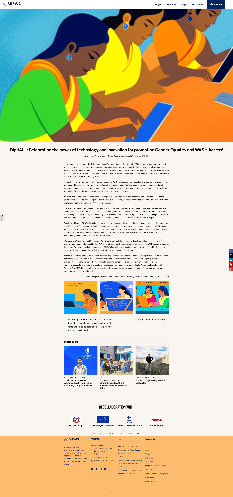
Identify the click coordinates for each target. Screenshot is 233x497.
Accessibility (149, 478)
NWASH (121, 457)
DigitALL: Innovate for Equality (150, 319)
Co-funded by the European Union (103, 425)
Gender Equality (114, 156)
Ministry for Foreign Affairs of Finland (130, 425)
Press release (100, 156)
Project (158, 4)
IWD (143, 156)
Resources (197, 4)
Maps (184, 4)
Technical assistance (156, 425)
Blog (92, 156)
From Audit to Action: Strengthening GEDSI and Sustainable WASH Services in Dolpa (114, 384)
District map (149, 458)
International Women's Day (131, 156)
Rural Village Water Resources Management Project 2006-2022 (129, 473)
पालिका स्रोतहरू (216, 4)
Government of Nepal (76, 425)
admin (85, 156)
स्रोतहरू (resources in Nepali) (155, 466)
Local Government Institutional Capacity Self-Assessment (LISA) (130, 463)
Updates (171, 4)
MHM (148, 156)
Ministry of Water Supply (127, 446)
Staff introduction (77, 377)
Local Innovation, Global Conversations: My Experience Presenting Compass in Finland (78, 383)
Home (147, 446)
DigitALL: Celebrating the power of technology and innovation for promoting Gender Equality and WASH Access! (116, 149)
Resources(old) (150, 462)
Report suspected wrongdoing (156, 474)
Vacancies (149, 470)
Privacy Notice (150, 481)
